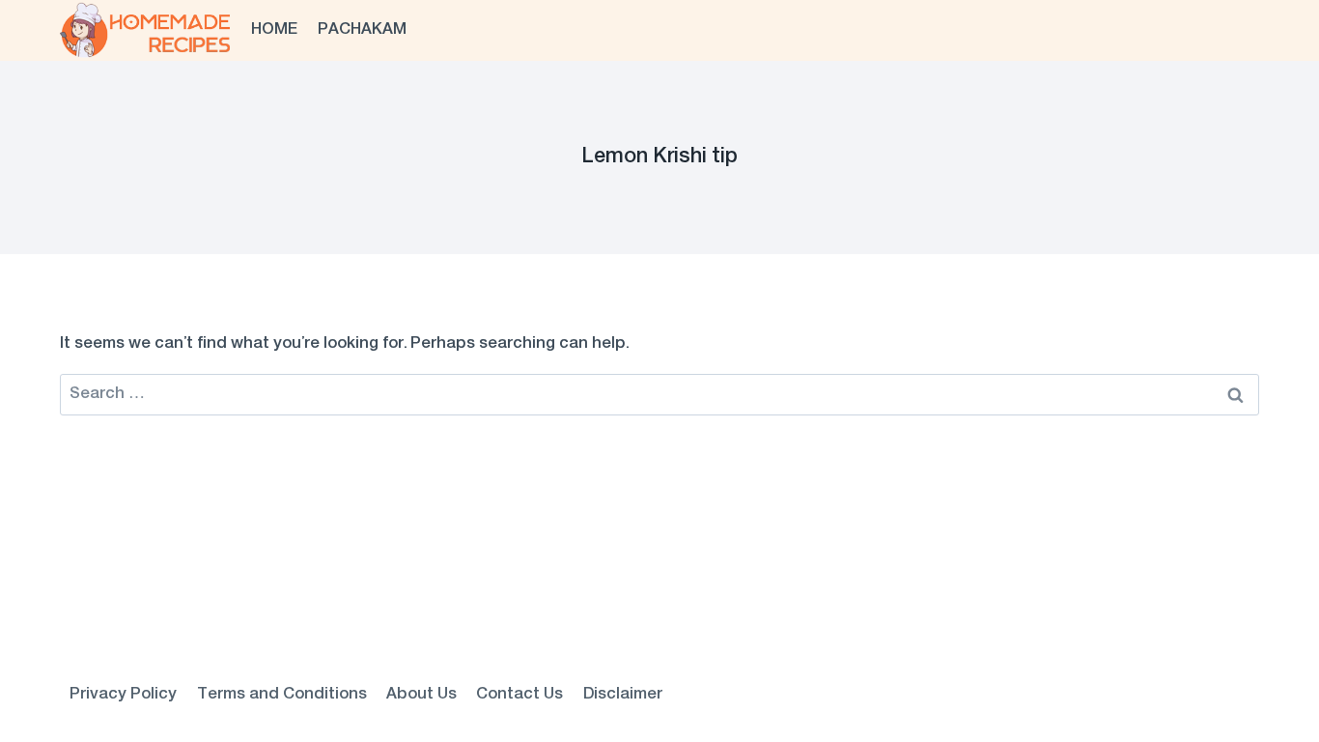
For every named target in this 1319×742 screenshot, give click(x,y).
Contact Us (519, 694)
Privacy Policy (123, 694)
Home (274, 30)
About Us (421, 694)
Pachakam (362, 30)
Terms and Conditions (282, 694)
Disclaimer (622, 694)
